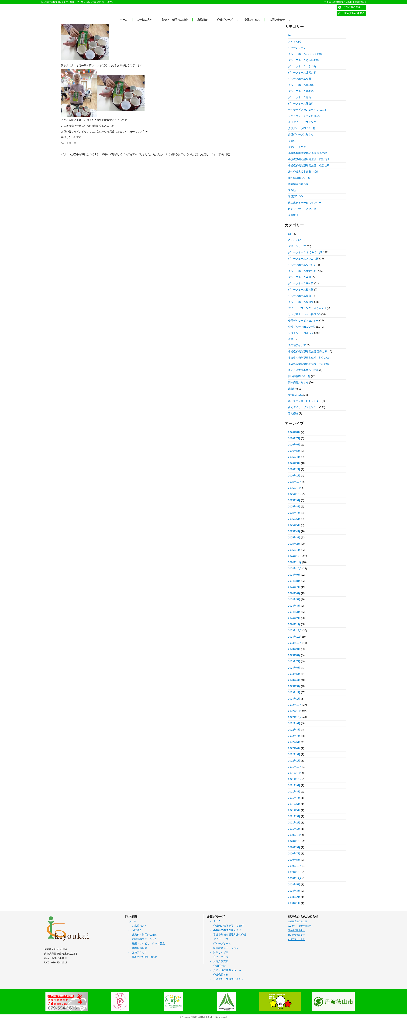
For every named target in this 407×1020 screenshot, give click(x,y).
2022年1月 (294, 760)
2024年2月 (294, 618)
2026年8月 (294, 432)
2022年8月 (294, 729)
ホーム (132, 921)
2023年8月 (294, 655)
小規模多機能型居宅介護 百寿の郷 (307, 153)
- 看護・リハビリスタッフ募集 (146, 943)
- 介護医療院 (218, 965)
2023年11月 (294, 636)
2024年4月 (294, 605)
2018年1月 (294, 903)
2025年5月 (294, 525)
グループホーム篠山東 (301, 103)
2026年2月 (294, 469)
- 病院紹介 (135, 930)
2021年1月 (294, 828)
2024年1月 (294, 624)
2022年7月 (294, 735)
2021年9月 (294, 785)
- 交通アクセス (137, 952)
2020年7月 (294, 853)
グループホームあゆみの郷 (303, 60)
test (290, 35)
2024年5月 (294, 599)
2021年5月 (294, 810)
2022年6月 (294, 742)
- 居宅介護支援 (219, 961)
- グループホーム (220, 943)
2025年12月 (295, 481)
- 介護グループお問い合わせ (227, 979)
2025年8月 (294, 506)
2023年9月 (294, 649)
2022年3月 (294, 754)
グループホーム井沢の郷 (302, 72)
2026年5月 (294, 450)
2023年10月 (295, 643)
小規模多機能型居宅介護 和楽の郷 (308, 159)
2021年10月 (295, 779)
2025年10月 (295, 494)
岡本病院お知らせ (298, 184)
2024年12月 (295, 556)
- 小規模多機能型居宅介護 (225, 930)
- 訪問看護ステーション (142, 939)
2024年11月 (294, 562)
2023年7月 (294, 661)
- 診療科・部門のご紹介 (142, 934)
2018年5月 (294, 884)
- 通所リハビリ (219, 956)
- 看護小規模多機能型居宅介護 (228, 934)
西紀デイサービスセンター (303, 208)
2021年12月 (295, 766)
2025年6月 (294, 519)
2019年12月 (295, 866)
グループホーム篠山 (299, 97)
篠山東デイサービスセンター (304, 202)
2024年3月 (294, 612)
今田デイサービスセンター (303, 122)
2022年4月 (294, 748)
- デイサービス (219, 939)
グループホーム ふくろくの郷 (305, 54)
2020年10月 (295, 841)
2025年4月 (294, 531)
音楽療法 (293, 215)
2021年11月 (294, 773)
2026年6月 (294, 444)
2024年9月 (294, 574)
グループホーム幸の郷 (301, 85)
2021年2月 (294, 822)
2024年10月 (295, 568)
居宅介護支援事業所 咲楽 (303, 171)
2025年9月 (294, 500)
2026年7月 (294, 438)
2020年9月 (294, 847)
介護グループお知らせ (301, 134)
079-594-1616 (350, 7)
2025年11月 (294, 488)
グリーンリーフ (297, 47)
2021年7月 (294, 797)
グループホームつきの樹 (302, 66)
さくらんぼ (294, 41)
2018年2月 (294, 897)
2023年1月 (294, 698)
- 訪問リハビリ (219, 952)
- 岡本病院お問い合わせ (142, 956)
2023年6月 (294, 667)
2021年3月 (294, 816)
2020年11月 (294, 835)
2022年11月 (294, 711)
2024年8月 (294, 581)
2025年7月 (294, 512)
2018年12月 (295, 878)
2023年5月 (294, 674)
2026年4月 (294, 457)
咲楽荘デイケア (297, 147)
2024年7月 (294, 587)
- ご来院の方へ (137, 925)
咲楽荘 (292, 140)
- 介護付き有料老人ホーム (225, 970)
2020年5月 (294, 859)
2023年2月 (294, 692)
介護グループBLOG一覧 (301, 128)
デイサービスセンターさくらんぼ (307, 109)
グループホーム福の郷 (301, 91)
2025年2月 (294, 543)
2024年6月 (294, 593)
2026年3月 (294, 463)
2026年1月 (294, 475)
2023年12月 (295, 630)
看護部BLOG (295, 196)
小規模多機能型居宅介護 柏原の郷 (308, 165)
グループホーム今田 (299, 78)
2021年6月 (294, 804)
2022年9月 (294, 723)
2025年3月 (294, 537)
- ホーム (215, 921)
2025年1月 (294, 550)
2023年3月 (294, 686)
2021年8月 (294, 791)
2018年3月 (294, 890)
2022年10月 (295, 717)
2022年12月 (295, 705)
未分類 (292, 190)
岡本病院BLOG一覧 (299, 178)
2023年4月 (294, 680)
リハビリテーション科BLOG (304, 116)
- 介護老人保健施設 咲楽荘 (227, 925)
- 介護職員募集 (137, 948)
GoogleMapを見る (353, 13)
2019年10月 (295, 872)
